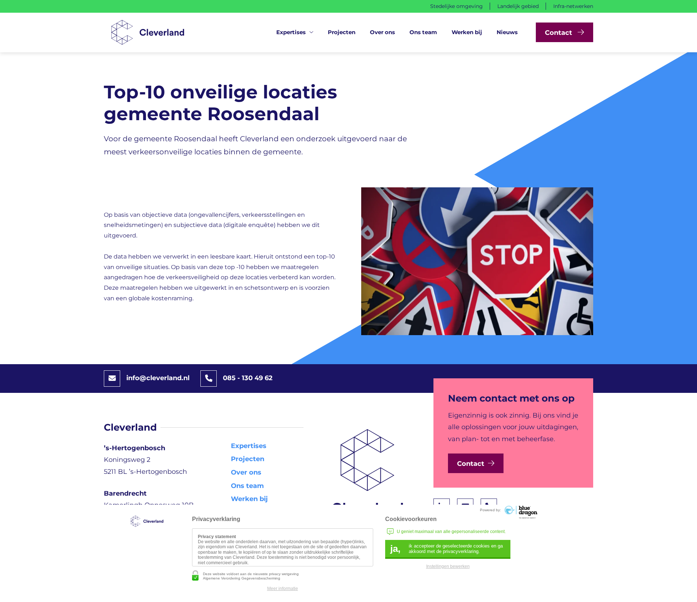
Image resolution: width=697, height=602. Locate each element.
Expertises (291, 32)
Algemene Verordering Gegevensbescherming (241, 578)
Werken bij (467, 32)
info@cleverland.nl (157, 378)
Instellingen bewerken (448, 566)
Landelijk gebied (518, 6)
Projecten (341, 32)
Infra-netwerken (573, 6)
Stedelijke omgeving (456, 6)
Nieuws (507, 32)
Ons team (423, 32)
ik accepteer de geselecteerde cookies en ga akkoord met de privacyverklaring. (446, 548)
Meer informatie (282, 588)
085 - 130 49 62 (248, 378)
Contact (559, 33)
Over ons (382, 32)
